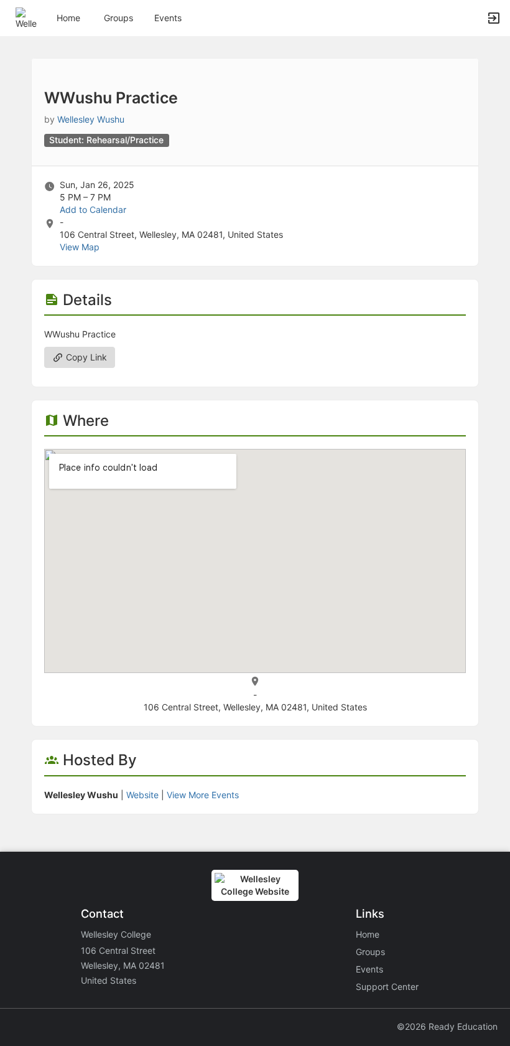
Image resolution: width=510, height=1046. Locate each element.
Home (367, 934)
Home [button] (68, 17)
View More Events (203, 794)
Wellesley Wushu (90, 119)
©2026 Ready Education (447, 1026)
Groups (118, 17)
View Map (80, 247)
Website (142, 794)
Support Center (387, 986)
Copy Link (85, 357)
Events (168, 17)
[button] (26, 17)
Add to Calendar (93, 209)
